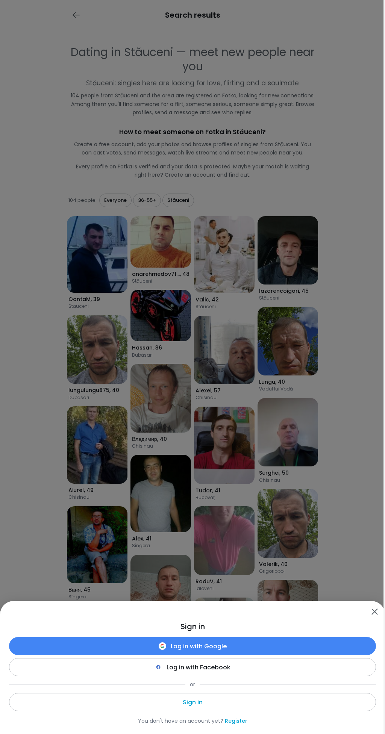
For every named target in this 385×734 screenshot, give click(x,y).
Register (236, 721)
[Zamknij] (374, 611)
